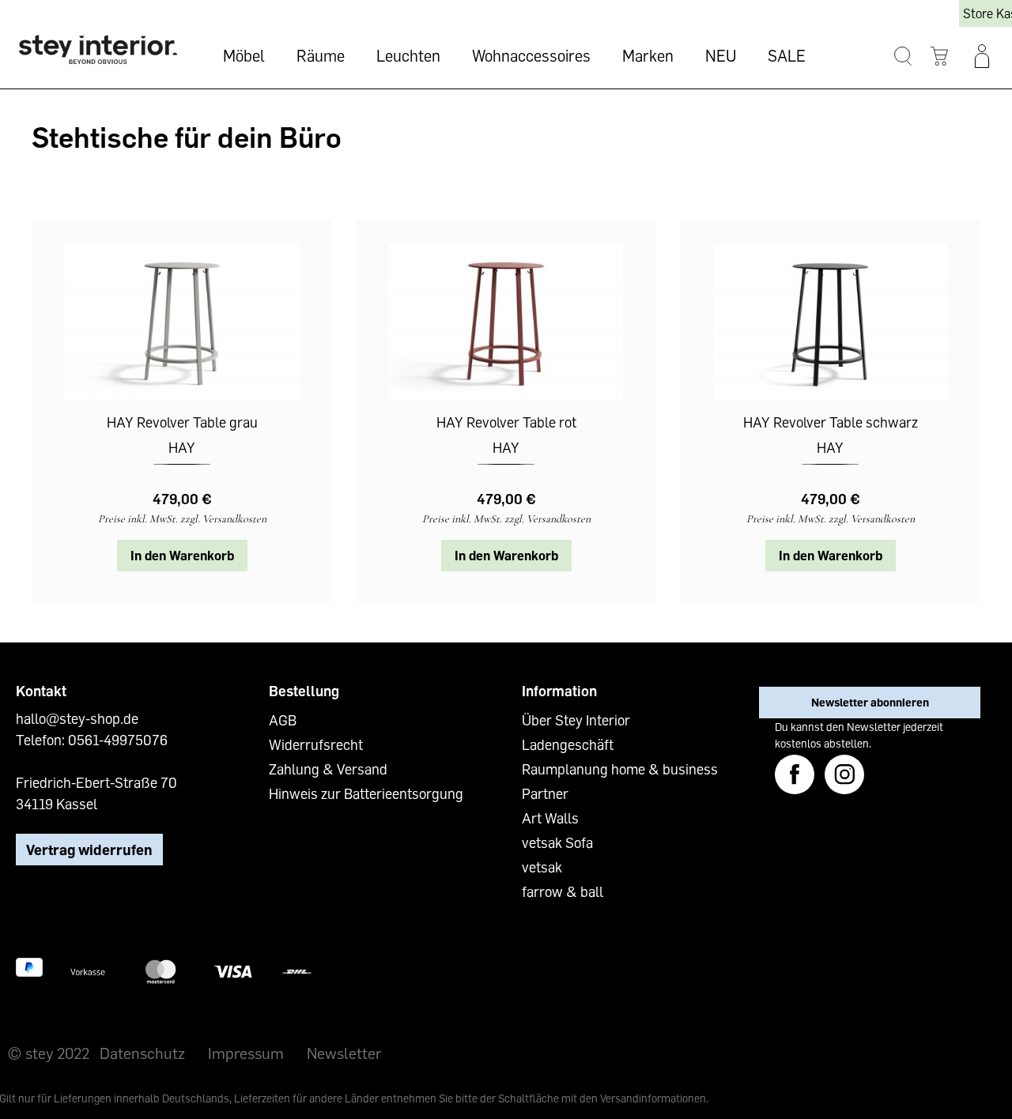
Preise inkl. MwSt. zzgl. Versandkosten (182, 519)
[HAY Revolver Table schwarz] (830, 322)
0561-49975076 (118, 739)
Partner (545, 793)
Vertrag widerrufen (89, 849)
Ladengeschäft (568, 744)
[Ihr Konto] (982, 56)
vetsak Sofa (557, 842)
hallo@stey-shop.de (77, 718)
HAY (181, 447)
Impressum (246, 1052)
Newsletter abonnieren (870, 702)
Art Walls (550, 818)
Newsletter (344, 1052)
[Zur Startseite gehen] (98, 49)
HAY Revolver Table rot (506, 422)
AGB (282, 720)
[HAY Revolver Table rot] (506, 322)
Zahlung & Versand (328, 769)
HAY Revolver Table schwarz (830, 422)
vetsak (542, 867)
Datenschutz (142, 1052)
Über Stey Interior (576, 720)
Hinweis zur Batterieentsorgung (366, 793)
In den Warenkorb (182, 555)
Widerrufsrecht (316, 744)
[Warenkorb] (939, 56)
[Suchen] (902, 56)
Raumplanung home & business (620, 769)
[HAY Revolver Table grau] (182, 322)
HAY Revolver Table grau (182, 422)
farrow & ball (562, 891)
